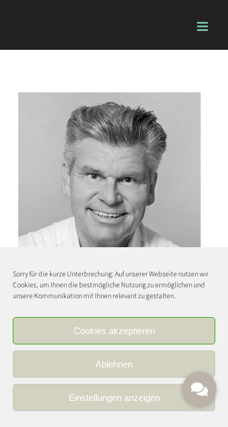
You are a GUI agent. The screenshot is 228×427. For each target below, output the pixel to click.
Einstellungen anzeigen (114, 397)
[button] (199, 389)
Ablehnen (114, 364)
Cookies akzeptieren (114, 331)
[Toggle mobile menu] (203, 26)
